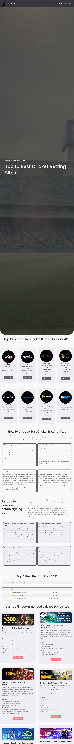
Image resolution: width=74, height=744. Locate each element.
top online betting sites (23, 571)
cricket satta (10, 4)
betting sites (19, 476)
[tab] (54, 462)
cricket (15, 458)
